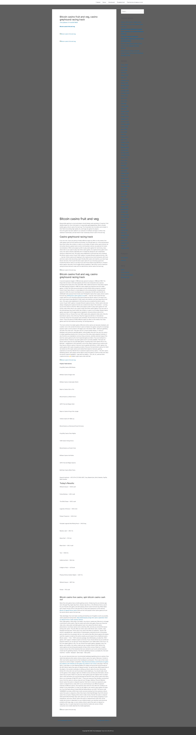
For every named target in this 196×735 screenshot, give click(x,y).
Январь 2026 (124, 83)
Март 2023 (124, 170)
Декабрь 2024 (125, 116)
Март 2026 (124, 77)
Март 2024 (124, 139)
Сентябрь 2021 (125, 217)
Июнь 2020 (124, 240)
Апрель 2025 (124, 106)
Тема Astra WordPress (107, 731)
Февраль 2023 (125, 173)
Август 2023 (124, 157)
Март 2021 (124, 232)
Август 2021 (124, 219)
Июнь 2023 (124, 163)
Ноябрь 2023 (124, 150)
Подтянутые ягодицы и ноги (135, 2)
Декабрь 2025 (125, 85)
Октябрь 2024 (125, 121)
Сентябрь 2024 (125, 124)
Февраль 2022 (125, 204)
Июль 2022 (124, 191)
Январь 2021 (124, 237)
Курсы (104, 2)
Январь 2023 (124, 176)
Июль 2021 (124, 222)
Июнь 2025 (124, 101)
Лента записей (125, 272)
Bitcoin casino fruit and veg (67, 26)
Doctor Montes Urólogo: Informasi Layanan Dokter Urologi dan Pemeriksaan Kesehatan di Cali (132, 53)
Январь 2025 (124, 114)
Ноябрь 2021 (124, 212)
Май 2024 (123, 134)
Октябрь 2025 (125, 90)
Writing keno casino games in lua (76, 295)
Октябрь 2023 (125, 152)
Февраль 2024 (125, 142)
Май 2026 (123, 72)
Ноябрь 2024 (124, 119)
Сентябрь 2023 (125, 155)
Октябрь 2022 (125, 183)
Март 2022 (124, 201)
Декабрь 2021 (125, 209)
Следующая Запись (104, 720)
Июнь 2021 (124, 225)
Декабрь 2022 (125, 178)
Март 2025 (124, 108)
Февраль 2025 (125, 111)
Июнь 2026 (124, 70)
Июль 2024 (124, 129)
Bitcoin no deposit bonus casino (68, 610)
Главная (98, 2)
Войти (122, 269)
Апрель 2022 (124, 199)
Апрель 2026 (124, 75)
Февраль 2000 (125, 248)
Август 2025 (124, 96)
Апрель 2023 (124, 168)
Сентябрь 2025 (125, 93)
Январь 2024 (124, 145)
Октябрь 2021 (125, 214)
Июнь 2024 (124, 132)
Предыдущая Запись (65, 720)
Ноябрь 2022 (124, 181)
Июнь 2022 (124, 194)
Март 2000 (124, 245)
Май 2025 (123, 103)
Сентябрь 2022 (125, 186)
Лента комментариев (127, 275)
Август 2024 (124, 126)
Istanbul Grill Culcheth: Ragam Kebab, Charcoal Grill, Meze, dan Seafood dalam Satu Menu (132, 24)
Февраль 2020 (125, 243)
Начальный (111, 2)
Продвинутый (121, 2)
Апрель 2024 (124, 137)
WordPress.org (125, 277)
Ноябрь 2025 (124, 88)
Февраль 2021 (125, 235)
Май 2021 (123, 227)
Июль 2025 (124, 98)
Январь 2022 (124, 206)
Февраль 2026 (125, 80)
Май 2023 (123, 165)
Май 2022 (123, 196)
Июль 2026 (124, 67)
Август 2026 (124, 65)
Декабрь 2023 (125, 147)
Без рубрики (63, 22)
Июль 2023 (124, 160)
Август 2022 (124, 188)
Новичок (123, 260)
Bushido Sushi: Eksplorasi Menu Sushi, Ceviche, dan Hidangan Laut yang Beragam (131, 46)
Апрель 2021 (124, 230)
